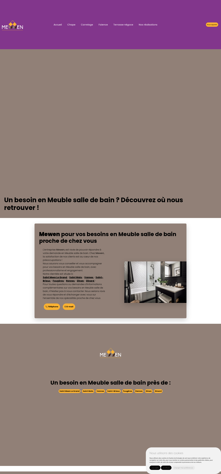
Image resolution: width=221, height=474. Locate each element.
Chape (71, 24)
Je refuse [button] (166, 468)
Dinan (80, 280)
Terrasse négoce (123, 24)
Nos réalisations (148, 24)
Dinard (90, 280)
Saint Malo (75, 277)
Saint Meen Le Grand (55, 277)
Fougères (58, 280)
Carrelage (87, 24)
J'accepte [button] (155, 468)
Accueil (58, 24)
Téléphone (52, 306)
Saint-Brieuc (113, 391)
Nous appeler (212, 25)
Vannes (89, 277)
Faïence (103, 24)
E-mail (69, 306)
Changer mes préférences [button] (183, 468)
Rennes (70, 280)
